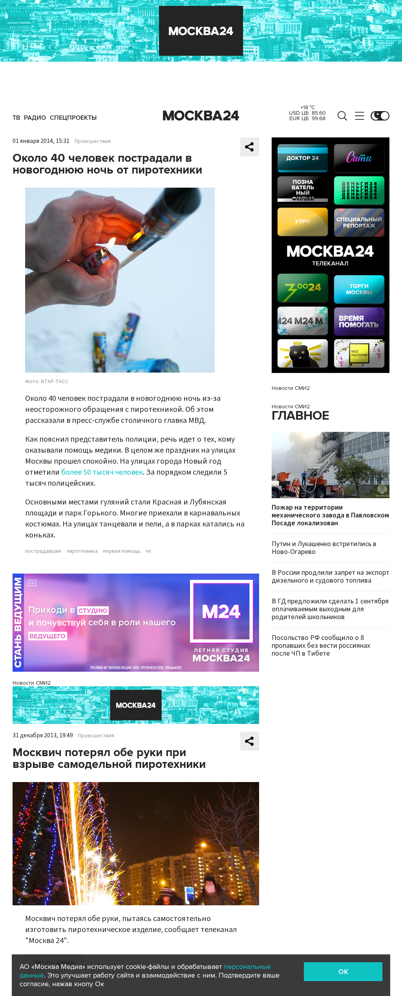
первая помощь (122, 551)
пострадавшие (43, 551)
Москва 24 (201, 116)
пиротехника (82, 551)
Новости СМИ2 (32, 683)
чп (148, 551)
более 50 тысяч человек (102, 472)
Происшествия (93, 141)
